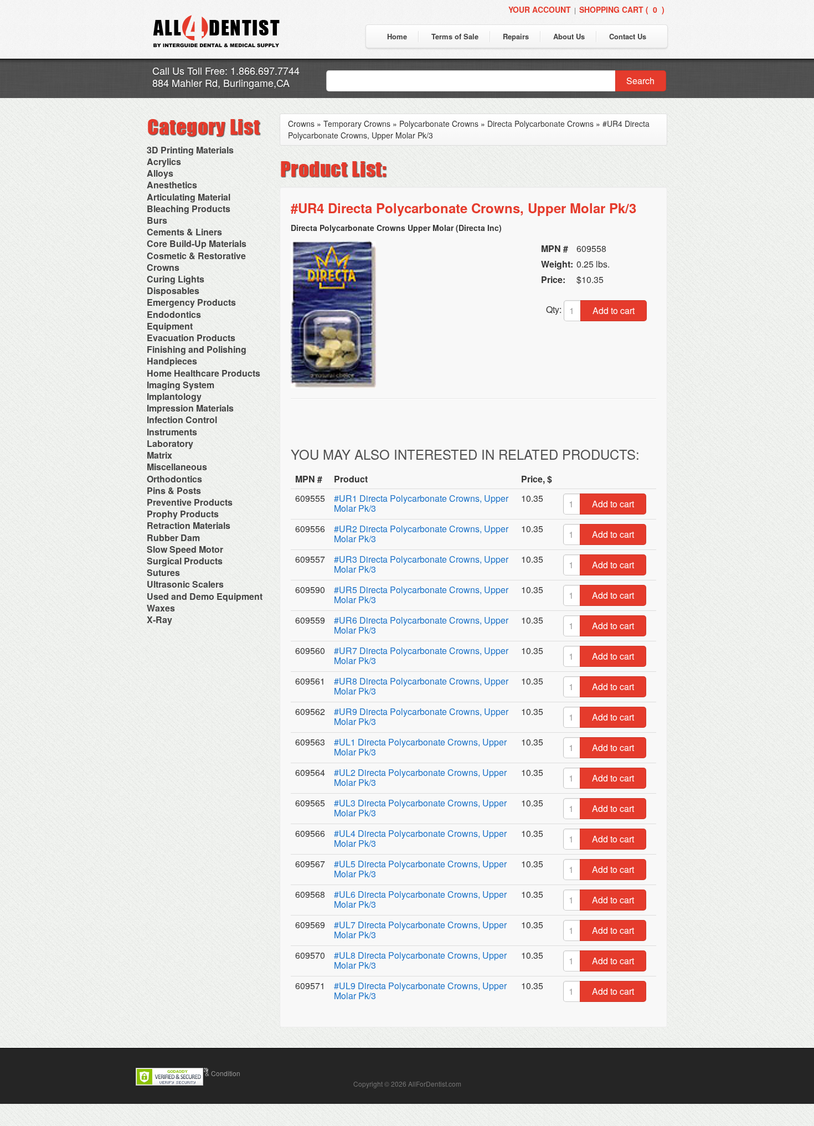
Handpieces (172, 361)
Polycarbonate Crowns (438, 123)
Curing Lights (175, 279)
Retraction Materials (188, 525)
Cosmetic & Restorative (196, 255)
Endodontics (174, 314)
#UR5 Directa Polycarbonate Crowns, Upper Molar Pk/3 (421, 594)
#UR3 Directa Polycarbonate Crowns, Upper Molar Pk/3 (421, 564)
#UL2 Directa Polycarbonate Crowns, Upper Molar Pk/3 (420, 777)
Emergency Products (191, 302)
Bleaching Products (188, 208)
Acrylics (164, 161)
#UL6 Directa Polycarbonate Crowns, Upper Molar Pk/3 (420, 899)
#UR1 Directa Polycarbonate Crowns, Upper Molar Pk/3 (421, 503)
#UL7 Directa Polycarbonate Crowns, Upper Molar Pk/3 (420, 929)
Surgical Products (185, 561)
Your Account (539, 9)
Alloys (160, 173)
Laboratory (170, 443)
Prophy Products (183, 513)
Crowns (163, 267)
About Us (569, 36)
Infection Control (182, 419)
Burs (157, 220)
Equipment (170, 326)
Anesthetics (172, 184)
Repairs (516, 36)
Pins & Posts (174, 490)
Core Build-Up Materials (196, 243)
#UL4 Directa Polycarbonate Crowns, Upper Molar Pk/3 (420, 838)
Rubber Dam (173, 537)
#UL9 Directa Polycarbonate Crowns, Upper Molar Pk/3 (420, 990)
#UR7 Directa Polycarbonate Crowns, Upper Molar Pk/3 (421, 655)
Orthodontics (174, 479)
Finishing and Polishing (196, 349)
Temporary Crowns (356, 123)
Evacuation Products (191, 337)
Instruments (172, 431)
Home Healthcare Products (203, 373)
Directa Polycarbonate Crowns (540, 123)
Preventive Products (190, 502)
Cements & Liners (184, 232)
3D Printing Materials (190, 150)
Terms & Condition (212, 1073)
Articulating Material (188, 197)
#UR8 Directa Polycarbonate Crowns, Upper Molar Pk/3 (421, 686)
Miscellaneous (177, 466)
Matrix (159, 455)
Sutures (163, 572)
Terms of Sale (454, 36)
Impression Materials (190, 408)
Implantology (174, 396)
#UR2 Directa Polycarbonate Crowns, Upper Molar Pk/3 (421, 533)
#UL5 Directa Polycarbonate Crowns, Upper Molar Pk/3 (420, 868)
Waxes (161, 608)
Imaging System (180, 384)
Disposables (173, 290)
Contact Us (627, 36)
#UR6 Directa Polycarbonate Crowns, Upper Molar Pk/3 (421, 625)
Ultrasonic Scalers (185, 584)
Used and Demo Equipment (204, 596)
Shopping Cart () (621, 9)
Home (397, 36)
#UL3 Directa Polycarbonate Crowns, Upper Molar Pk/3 (420, 807)
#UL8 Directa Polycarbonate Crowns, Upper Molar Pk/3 (420, 960)
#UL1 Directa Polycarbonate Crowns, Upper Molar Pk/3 (420, 747)
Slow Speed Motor (185, 549)
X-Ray (159, 619)
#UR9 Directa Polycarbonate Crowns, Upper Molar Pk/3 (421, 716)
